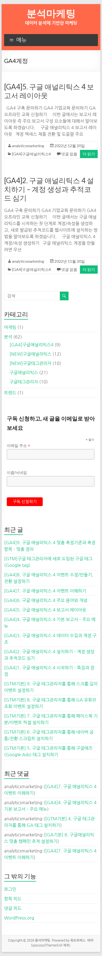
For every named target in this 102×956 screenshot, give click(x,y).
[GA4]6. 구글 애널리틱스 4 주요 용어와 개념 (45, 600)
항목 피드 (12, 899)
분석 (8, 337)
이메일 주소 (18, 445)
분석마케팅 (51, 13)
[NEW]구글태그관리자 (30, 363)
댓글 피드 (12, 908)
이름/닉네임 (17, 472)
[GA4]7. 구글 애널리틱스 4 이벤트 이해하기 (45, 591)
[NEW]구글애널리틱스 (30, 354)
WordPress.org (19, 918)
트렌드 (10, 393)
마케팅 (10, 327)
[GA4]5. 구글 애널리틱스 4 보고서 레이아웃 (45, 610)
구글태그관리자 (24, 382)
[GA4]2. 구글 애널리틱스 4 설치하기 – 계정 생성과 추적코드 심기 (49, 189)
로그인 (10, 889)
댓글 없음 (69, 154)
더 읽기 (89, 154)
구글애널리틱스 (24, 372)
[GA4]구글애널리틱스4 (31, 154)
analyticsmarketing (28, 145)
